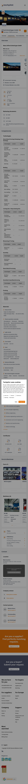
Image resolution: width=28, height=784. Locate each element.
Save (16, 402)
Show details (11, 397)
